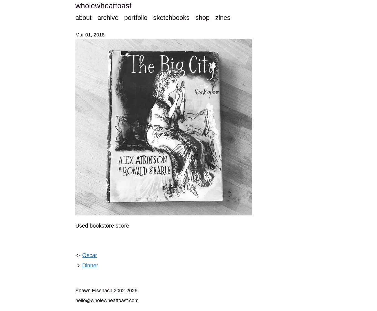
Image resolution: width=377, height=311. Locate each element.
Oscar (89, 255)
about (83, 17)
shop (202, 17)
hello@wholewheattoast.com (107, 300)
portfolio (135, 17)
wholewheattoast (103, 6)
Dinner (90, 265)
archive (107, 17)
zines (222, 17)
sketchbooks (171, 17)
